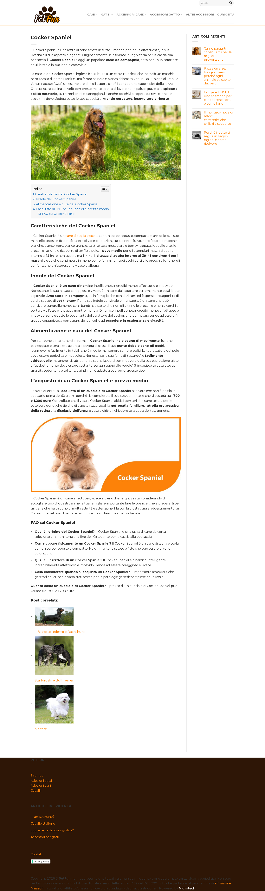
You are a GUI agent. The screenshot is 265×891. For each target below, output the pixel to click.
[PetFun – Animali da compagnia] (47, 14)
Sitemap (37, 776)
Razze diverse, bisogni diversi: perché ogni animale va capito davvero (217, 76)
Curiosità (225, 14)
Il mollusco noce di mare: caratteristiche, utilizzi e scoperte (218, 118)
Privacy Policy (42, 861)
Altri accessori (200, 14)
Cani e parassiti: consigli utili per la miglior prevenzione (218, 54)
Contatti (37, 854)
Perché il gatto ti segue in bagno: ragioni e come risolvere (217, 138)
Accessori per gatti (45, 837)
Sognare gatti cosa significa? (52, 830)
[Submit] (231, 3)
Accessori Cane (130, 14)
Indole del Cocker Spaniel (56, 199)
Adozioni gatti (41, 781)
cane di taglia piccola (81, 236)
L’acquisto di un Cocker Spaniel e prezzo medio (72, 209)
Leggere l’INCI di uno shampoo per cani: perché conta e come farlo (218, 97)
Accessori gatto (165, 14)
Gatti (105, 14)
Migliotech (187, 888)
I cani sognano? (42, 817)
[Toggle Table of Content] (105, 189)
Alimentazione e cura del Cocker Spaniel (67, 204)
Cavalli (36, 790)
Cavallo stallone (43, 823)
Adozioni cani (41, 785)
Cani (91, 14)
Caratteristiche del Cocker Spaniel (61, 194)
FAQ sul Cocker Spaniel (58, 214)
